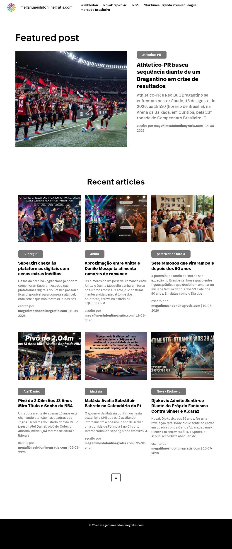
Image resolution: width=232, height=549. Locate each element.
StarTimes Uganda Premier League (170, 5)
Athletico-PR (151, 54)
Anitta (94, 254)
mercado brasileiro (95, 9)
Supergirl (31, 254)
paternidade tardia (171, 254)
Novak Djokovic (115, 5)
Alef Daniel (32, 391)
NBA (135, 5)
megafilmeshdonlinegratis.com (178, 125)
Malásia (96, 391)
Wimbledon (89, 5)
